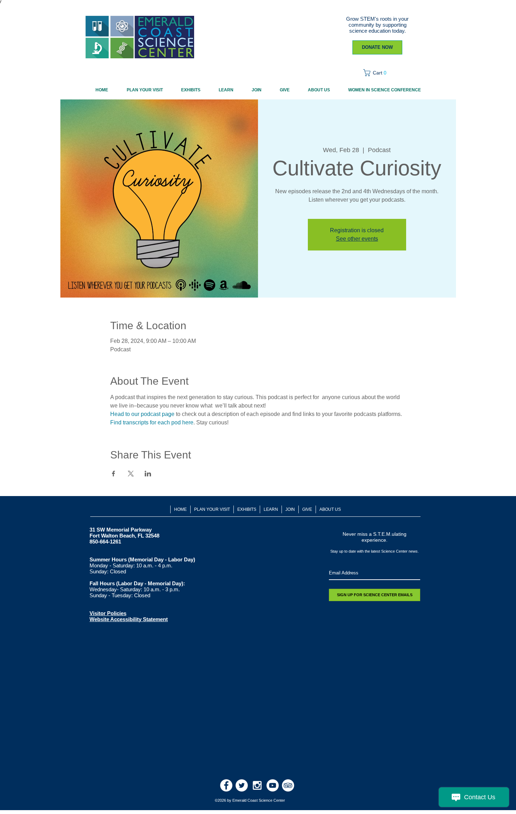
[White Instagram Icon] (257, 785)
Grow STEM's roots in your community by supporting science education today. (377, 25)
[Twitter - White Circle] (242, 785)
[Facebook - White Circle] (226, 785)
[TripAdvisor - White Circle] (288, 785)
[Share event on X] (130, 473)
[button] (377, 72)
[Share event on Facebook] (113, 473)
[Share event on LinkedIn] (148, 473)
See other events (357, 239)
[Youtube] (272, 785)
